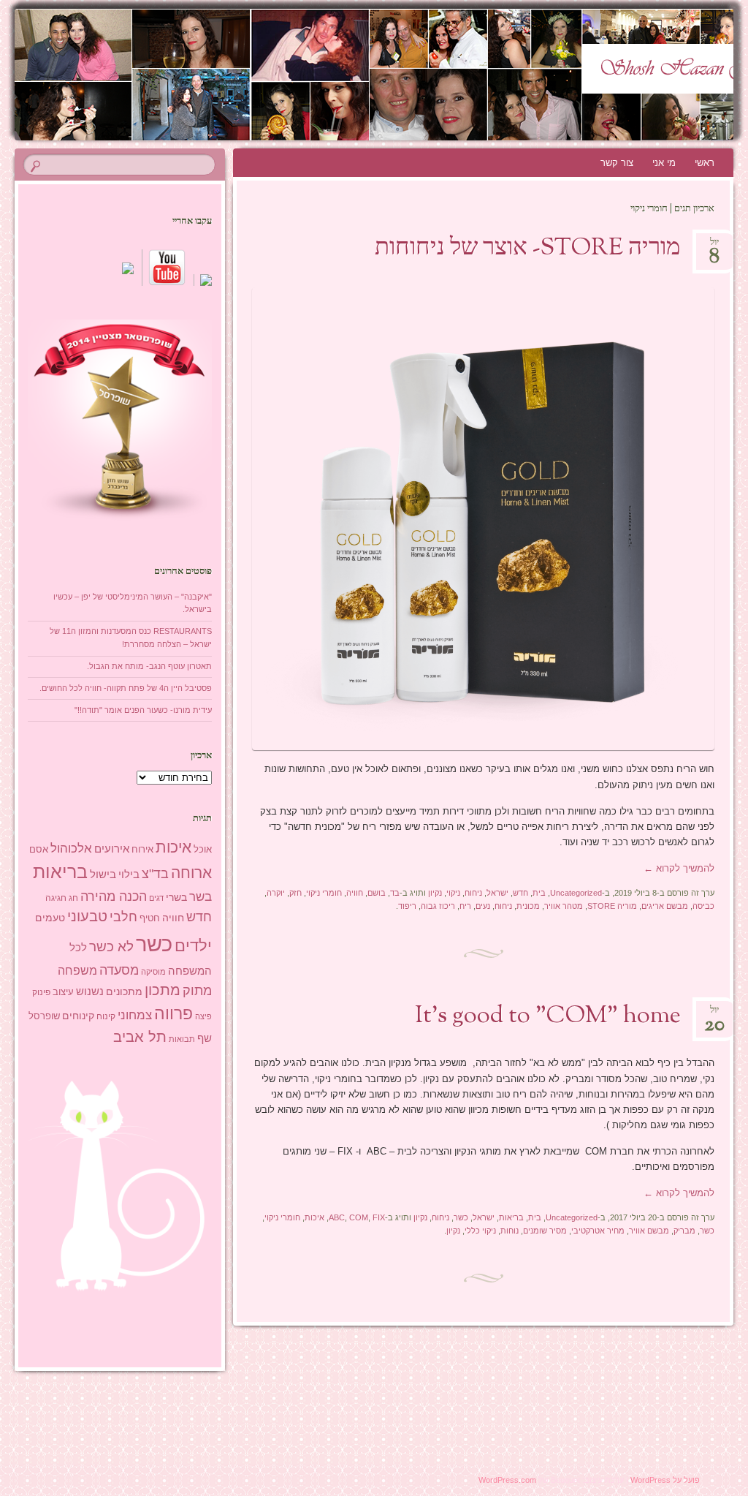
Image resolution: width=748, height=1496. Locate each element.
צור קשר (616, 162)
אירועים (111, 848)
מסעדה (119, 970)
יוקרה (276, 892)
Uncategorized (576, 892)
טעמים (50, 917)
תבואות (182, 1039)
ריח (465, 906)
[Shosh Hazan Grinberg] (434, 74)
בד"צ (155, 873)
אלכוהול (71, 848)
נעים (483, 906)
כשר (461, 1217)
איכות (314, 1217)
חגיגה (55, 898)
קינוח (105, 1016)
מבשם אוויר (649, 1230)
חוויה (354, 892)
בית (539, 892)
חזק (295, 892)
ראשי (704, 162)
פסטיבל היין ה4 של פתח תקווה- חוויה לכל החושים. (125, 688)
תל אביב (140, 1037)
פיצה (203, 1016)
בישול (103, 874)
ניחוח (473, 892)
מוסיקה (153, 971)
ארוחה (191, 872)
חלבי (123, 917)
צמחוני (135, 1015)
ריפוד (407, 906)
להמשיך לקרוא (679, 868)
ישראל (497, 892)
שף (204, 1038)
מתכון (162, 990)
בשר (200, 896)
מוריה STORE (612, 906)
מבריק (684, 1230)
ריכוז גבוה (438, 906)
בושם (376, 892)
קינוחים (78, 1015)
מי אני (664, 162)
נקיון (435, 892)
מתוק (197, 990)
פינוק (41, 992)
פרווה (173, 1014)
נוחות (509, 1230)
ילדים (193, 946)
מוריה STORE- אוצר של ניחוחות (528, 248)
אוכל (203, 849)
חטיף (150, 918)
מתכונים (124, 991)
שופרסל (44, 1015)
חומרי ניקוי (324, 892)
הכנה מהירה (113, 896)
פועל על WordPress (665, 1480)
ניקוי (453, 892)
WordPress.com (507, 1480)
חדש (520, 892)
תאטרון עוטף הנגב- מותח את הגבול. (149, 666)
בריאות (511, 1217)
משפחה (77, 970)
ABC (337, 1217)
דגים (156, 898)
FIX (379, 1217)
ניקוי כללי (480, 1230)
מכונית (528, 906)
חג (73, 898)
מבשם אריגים (664, 906)
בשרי (176, 897)
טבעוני (87, 916)
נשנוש (90, 991)
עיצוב (63, 991)
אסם (38, 849)
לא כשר (111, 946)
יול (714, 246)
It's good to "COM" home (548, 1016)
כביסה (703, 906)
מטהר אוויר (563, 906)
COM (358, 1217)
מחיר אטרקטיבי (598, 1230)
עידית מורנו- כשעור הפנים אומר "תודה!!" (143, 710)
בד (395, 892)
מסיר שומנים (545, 1230)
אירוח (142, 850)
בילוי (129, 874)
